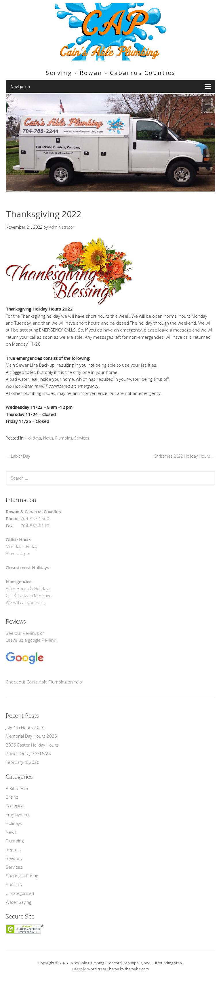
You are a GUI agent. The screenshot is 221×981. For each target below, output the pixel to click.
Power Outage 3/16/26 (28, 753)
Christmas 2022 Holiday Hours (184, 456)
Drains (12, 797)
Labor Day (18, 456)
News (48, 438)
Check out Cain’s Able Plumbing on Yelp (44, 682)
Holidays (33, 438)
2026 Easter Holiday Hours (32, 745)
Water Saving (18, 902)
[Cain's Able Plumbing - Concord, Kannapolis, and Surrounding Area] (110, 57)
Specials (14, 884)
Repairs (13, 849)
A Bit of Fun (17, 788)
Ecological (15, 805)
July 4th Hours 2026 (25, 727)
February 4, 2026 (22, 762)
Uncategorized (20, 893)
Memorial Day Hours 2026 (31, 736)
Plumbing (63, 438)
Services (81, 438)
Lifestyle (79, 968)
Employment (18, 814)
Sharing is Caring (22, 875)
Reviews (14, 858)
